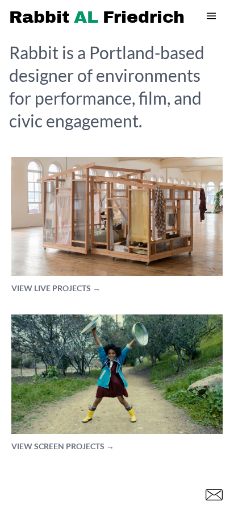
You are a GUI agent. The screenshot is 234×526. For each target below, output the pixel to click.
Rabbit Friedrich (97, 17)
